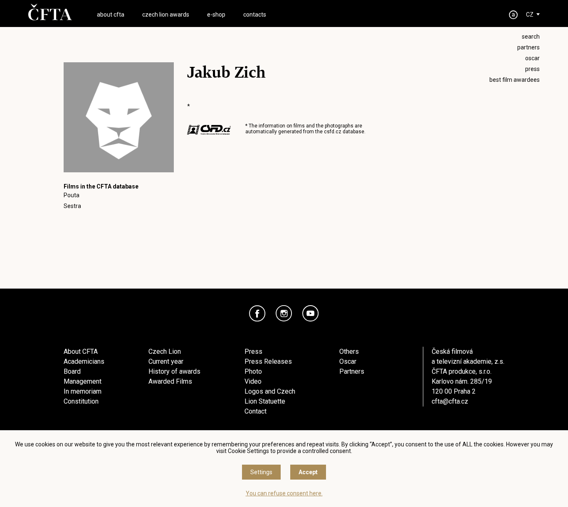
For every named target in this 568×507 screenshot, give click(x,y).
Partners (351, 371)
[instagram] (284, 313)
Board (72, 371)
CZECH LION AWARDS (165, 14)
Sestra (72, 206)
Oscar (347, 361)
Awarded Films (170, 381)
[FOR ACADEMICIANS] (513, 14)
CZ (529, 14)
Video (253, 381)
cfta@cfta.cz (450, 401)
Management (82, 381)
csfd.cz (332, 132)
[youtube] (310, 313)
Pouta (71, 195)
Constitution (81, 401)
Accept (308, 472)
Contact (255, 411)
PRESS (532, 69)
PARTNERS (528, 47)
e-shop (216, 14)
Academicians (84, 361)
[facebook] (257, 313)
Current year (165, 361)
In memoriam (82, 391)
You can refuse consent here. (284, 493)
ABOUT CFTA (110, 14)
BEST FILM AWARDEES (514, 79)
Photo (253, 371)
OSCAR (532, 58)
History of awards (174, 371)
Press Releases (268, 361)
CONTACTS (254, 14)
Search (531, 36)
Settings (261, 472)
